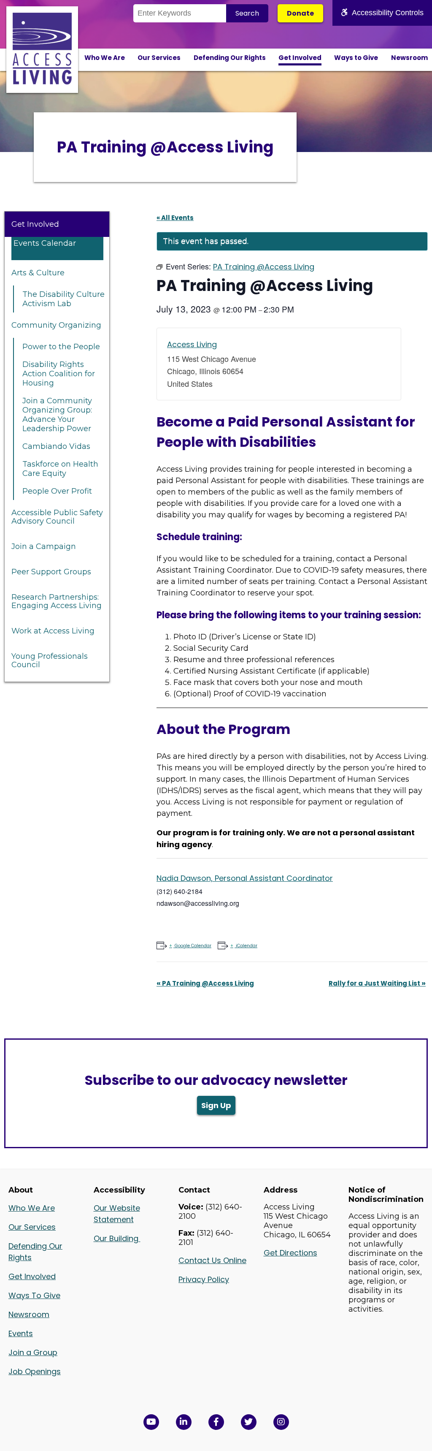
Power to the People (61, 346)
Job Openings (34, 1371)
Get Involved (299, 57)
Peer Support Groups (51, 571)
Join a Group (32, 1352)
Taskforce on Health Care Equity (60, 468)
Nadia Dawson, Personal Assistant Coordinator (245, 878)
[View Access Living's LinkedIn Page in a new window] (184, 1422)
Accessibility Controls (388, 12)
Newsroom (409, 57)
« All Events (175, 217)
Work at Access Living (52, 631)
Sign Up (216, 1105)
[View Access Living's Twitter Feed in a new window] (248, 1422)
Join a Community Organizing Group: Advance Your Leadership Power (57, 414)
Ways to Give (356, 57)
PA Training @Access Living (205, 983)
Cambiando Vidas (56, 446)
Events (20, 1333)
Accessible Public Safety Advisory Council (57, 517)
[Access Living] (42, 82)
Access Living (192, 344)
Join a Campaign (43, 546)
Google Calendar (193, 946)
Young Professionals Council (49, 660)
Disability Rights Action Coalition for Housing (58, 374)
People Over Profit (57, 491)
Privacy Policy (203, 1279)
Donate (300, 13)
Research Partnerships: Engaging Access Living (56, 601)
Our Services (159, 57)
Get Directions (290, 1252)
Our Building (117, 1238)
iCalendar (246, 946)
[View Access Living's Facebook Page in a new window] (216, 1422)
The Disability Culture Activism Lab (63, 299)
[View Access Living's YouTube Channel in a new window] (151, 1422)
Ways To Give (34, 1295)
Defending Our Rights (230, 57)
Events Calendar (45, 243)
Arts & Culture (38, 272)
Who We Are (104, 57)
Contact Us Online (212, 1260)
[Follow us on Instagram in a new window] (281, 1422)
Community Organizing (56, 325)
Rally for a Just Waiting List (377, 983)
